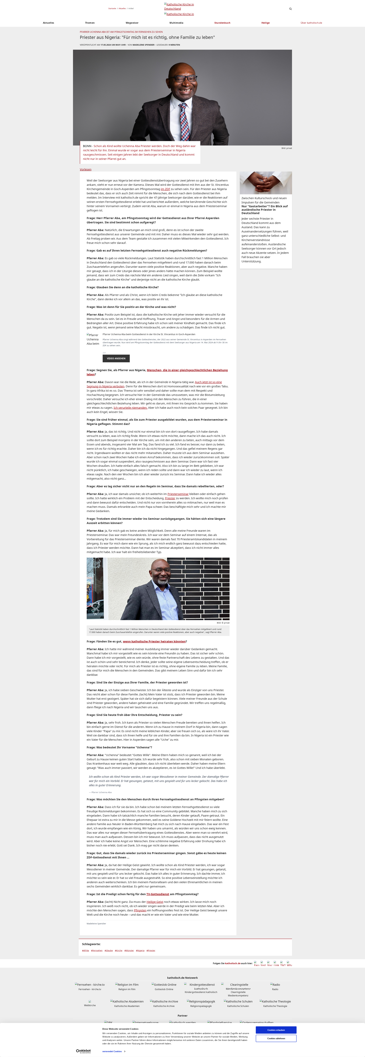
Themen (90, 22)
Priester (170, 498)
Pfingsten (140, 910)
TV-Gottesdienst (157, 894)
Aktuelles (122, 8)
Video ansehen (116, 358)
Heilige (265, 22)
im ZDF (165, 189)
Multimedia (176, 22)
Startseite (112, 8)
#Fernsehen (97, 950)
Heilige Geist (155, 902)
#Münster (129, 950)
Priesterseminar (178, 494)
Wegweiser (132, 22)
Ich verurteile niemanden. (130, 408)
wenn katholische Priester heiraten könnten (154, 641)
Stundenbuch (222, 22)
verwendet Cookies (112, 1051)
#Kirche (118, 950)
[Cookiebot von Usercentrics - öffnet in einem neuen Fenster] (83, 1051)
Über (311, 22)
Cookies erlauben (276, 1030)
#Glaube (109, 950)
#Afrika (85, 950)
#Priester (151, 950)
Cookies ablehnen (276, 1038)
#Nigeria (140, 950)
